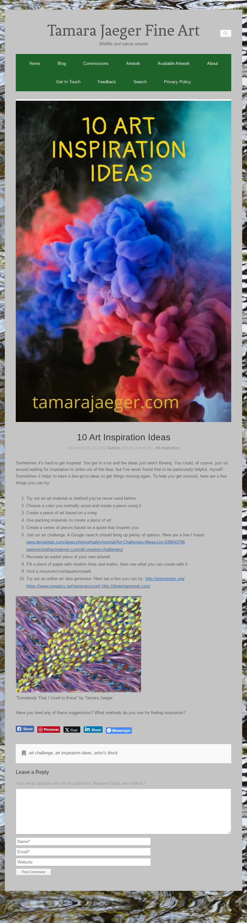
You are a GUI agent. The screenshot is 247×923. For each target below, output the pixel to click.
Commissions (96, 63)
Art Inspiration (167, 448)
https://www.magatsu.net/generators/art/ (64, 586)
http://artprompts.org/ (165, 578)
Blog (62, 63)
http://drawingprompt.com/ (126, 586)
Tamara (113, 448)
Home (34, 63)
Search (140, 81)
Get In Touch (68, 81)
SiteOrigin (132, 910)
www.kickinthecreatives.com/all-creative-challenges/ (74, 549)
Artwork (133, 63)
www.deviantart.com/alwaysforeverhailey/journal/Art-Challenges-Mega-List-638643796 (105, 542)
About (212, 63)
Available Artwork (174, 63)
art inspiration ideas (73, 752)
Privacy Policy (177, 81)
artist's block (106, 752)
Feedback (107, 81)
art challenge (41, 752)
